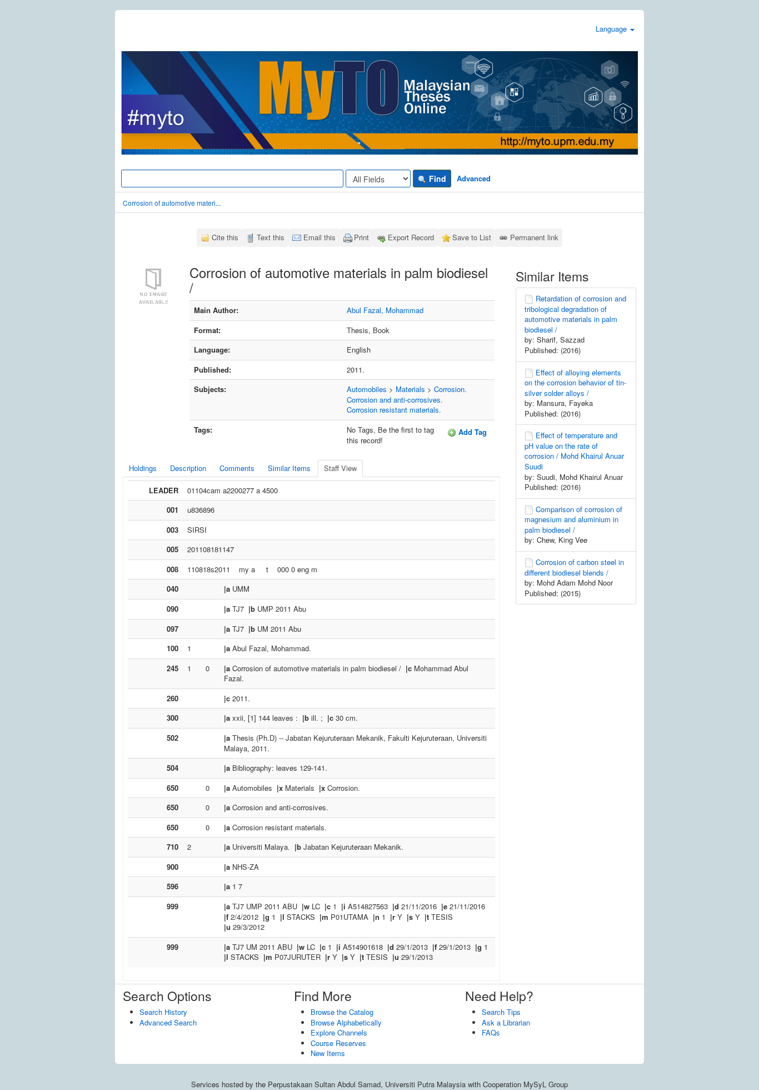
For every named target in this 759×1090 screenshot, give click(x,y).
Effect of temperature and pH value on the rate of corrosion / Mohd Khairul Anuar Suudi (574, 451)
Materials (410, 389)
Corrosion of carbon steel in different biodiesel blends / (574, 567)
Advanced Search (168, 1022)
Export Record (411, 237)
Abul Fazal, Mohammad (385, 310)
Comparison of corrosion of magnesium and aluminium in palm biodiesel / (573, 519)
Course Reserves (338, 1043)
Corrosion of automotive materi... (172, 202)
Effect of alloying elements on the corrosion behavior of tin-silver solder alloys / (575, 382)
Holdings (143, 468)
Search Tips (501, 1012)
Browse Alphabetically (346, 1022)
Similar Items (289, 468)
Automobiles (367, 389)
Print (361, 237)
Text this (270, 237)
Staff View (340, 468)
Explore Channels (339, 1032)
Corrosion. (450, 389)
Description (188, 468)
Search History (163, 1012)
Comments (236, 468)
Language (612, 28)
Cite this (225, 237)
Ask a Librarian (506, 1022)
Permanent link (534, 237)
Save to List (471, 237)
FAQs (491, 1032)
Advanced (474, 178)
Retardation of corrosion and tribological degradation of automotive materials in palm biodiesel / (575, 314)
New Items (328, 1053)
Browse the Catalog (342, 1012)
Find (436, 178)
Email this (319, 237)
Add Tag (471, 432)
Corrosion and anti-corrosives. (395, 399)
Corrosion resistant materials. (394, 409)
